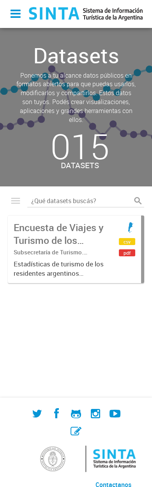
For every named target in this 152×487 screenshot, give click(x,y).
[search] (138, 200)
